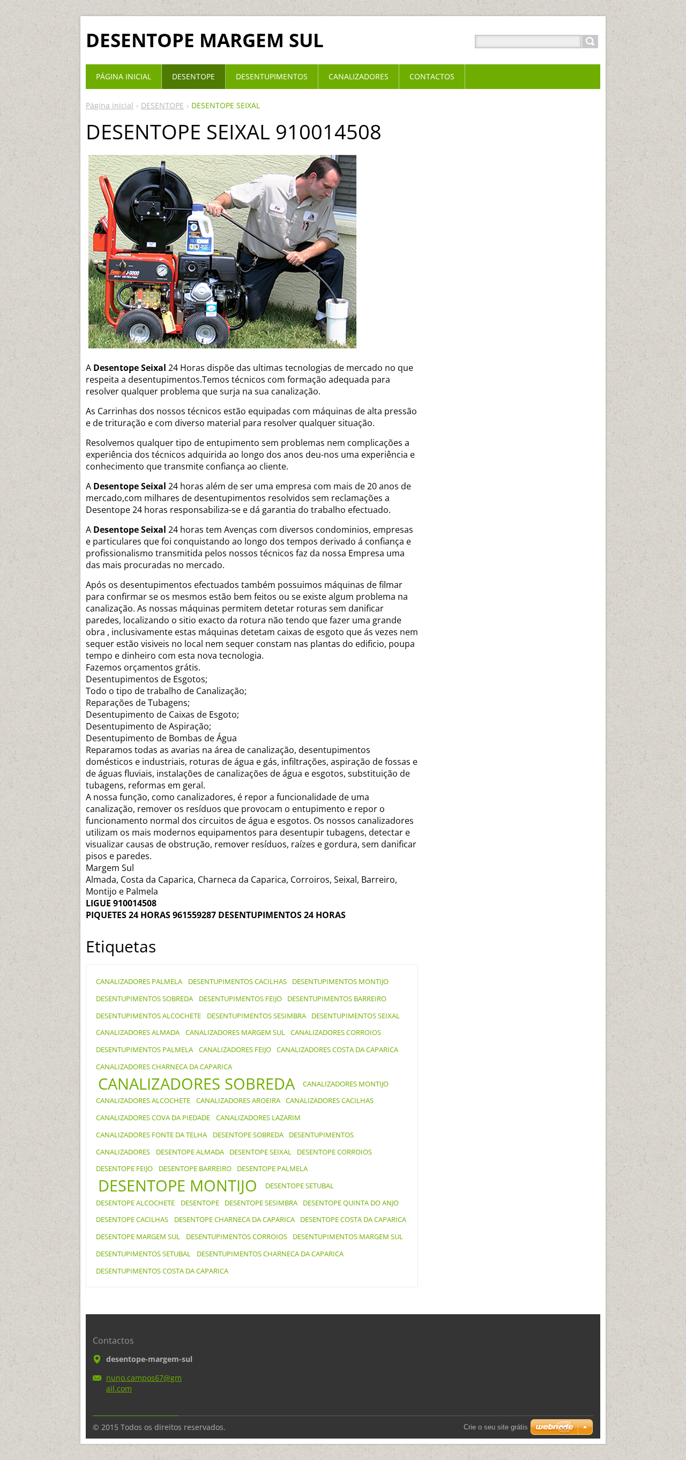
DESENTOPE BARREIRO (195, 1168)
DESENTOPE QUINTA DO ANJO (351, 1203)
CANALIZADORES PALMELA (139, 981)
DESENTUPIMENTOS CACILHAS (237, 981)
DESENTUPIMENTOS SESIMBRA (256, 1015)
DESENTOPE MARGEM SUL (138, 1236)
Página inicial (109, 105)
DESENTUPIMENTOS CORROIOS (236, 1236)
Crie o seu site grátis (496, 1427)
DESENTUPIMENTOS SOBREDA (144, 998)
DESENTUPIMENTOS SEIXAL (355, 1015)
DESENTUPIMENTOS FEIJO (240, 998)
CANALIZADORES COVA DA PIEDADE (153, 1117)
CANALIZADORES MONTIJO (346, 1084)
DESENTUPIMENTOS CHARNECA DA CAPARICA (270, 1253)
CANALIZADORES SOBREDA (196, 1084)
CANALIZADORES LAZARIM (258, 1117)
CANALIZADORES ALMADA (138, 1032)
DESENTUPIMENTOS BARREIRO (336, 998)
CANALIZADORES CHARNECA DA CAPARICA (164, 1066)
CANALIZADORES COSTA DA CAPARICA (337, 1049)
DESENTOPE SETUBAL (299, 1185)
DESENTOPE (162, 105)
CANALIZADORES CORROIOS (335, 1032)
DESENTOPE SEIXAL (260, 1152)
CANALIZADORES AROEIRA (238, 1100)
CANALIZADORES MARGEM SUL (235, 1032)
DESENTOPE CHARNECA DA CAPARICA (234, 1219)
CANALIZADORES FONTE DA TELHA (151, 1134)
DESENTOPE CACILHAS (132, 1219)
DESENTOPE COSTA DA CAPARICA (353, 1219)
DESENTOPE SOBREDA (248, 1134)
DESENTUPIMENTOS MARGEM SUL (348, 1236)
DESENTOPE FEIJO (124, 1168)
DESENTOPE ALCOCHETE (135, 1203)
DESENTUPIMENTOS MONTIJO (340, 981)
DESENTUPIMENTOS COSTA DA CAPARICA (162, 1271)
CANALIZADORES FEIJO (235, 1049)
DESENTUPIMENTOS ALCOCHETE (148, 1015)
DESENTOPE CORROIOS (334, 1152)
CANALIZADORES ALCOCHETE (143, 1100)
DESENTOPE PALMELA (272, 1168)
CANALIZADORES (123, 1152)
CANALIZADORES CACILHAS (330, 1100)
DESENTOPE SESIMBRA (261, 1203)
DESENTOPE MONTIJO (177, 1186)
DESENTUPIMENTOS (321, 1134)
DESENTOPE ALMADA (190, 1152)
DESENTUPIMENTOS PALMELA (144, 1049)
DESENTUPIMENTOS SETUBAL (143, 1253)
